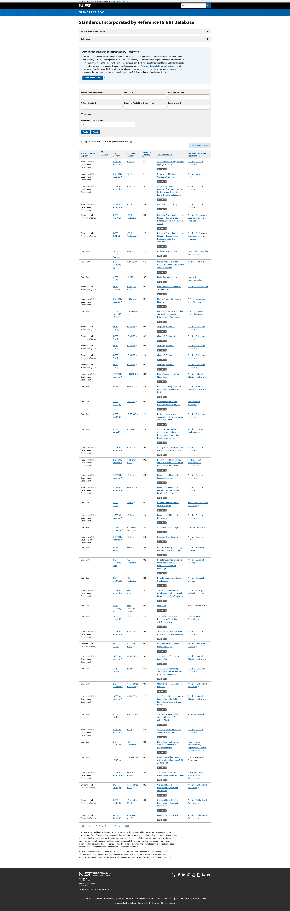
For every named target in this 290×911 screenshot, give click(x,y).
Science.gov (155, 903)
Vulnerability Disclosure (144, 898)
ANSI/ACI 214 (132, 487)
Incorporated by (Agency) (88, 154)
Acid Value (161, 605)
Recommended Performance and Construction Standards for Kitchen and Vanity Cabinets (170, 463)
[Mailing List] (208, 874)
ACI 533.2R (131, 631)
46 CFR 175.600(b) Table (117, 563)
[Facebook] (178, 874)
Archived (87, 114)
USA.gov (164, 903)
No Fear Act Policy (161, 898)
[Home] (85, 5)
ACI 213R (130, 161)
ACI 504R (130, 174)
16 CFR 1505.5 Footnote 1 (117, 254)
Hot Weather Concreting (167, 204)
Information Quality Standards (125, 903)
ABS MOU (130, 547)
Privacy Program (109, 898)
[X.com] (173, 874)
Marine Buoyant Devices (167, 277)
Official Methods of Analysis (168, 527)
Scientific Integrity (199, 898)
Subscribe (85, 39)
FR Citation (104, 154)
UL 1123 (130, 277)
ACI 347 (129, 475)
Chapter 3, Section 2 (165, 345)
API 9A (129, 668)
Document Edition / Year (147, 154)
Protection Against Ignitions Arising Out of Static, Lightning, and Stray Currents (170, 417)
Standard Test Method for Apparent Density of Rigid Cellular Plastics (167, 717)
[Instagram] (188, 874)
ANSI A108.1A (132, 696)
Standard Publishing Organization (139, 103)
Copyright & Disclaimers (125, 898)
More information (92, 77)
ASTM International (196, 262)
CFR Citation (129, 92)
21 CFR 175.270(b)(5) (117, 265)
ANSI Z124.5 (131, 374)
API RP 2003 (131, 414)
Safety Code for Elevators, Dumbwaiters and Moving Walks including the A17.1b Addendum (170, 593)
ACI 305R (130, 204)
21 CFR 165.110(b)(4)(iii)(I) (117, 314)
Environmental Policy (183, 898)
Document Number (176, 92)
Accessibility (97, 898)
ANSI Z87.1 (131, 386)
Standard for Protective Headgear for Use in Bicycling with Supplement (169, 619)
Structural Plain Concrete (167, 537)
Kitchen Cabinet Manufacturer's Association (194, 463)
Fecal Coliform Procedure (167, 815)
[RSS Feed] (203, 874)
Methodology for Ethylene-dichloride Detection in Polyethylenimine (168, 745)
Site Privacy (87, 898)
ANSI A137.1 (131, 656)
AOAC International (195, 527)
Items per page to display (92, 120)
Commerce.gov (143, 903)
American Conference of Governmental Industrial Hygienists (198, 218)
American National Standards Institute (157, 66)
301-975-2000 (83, 885)
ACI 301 (129, 729)
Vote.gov (172, 903)
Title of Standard (88, 103)
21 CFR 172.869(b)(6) (117, 608)
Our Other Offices (103, 889)
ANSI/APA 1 (131, 299)
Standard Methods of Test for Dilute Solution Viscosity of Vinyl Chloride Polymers (170, 265)
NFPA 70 (130, 251)
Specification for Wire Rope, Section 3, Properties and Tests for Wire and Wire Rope (170, 671)
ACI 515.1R (131, 186)
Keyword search (174, 103)
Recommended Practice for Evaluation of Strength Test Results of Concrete (168, 490)
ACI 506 (129, 515)
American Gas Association (198, 286)
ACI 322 (129, 537)
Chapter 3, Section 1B (166, 336)
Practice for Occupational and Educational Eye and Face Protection (169, 389)
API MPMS (131, 326)
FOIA (171, 898)
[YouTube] (193, 874)
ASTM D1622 (132, 714)
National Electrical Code (167, 251)
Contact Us (92, 889)
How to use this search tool (93, 31)
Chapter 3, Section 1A (166, 326)
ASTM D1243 (132, 262)
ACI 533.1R (131, 447)
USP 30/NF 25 (132, 757)
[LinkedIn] (183, 874)
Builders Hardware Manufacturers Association (195, 775)
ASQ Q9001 (131, 429)
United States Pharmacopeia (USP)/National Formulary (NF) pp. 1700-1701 (170, 760)
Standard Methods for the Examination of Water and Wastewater (167, 788)
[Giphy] (198, 874)
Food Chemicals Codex (131, 608)
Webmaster (83, 889)
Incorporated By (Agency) (92, 92)
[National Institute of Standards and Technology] (95, 873)
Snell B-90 (131, 401)
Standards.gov (91, 12)
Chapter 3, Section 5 (165, 364)
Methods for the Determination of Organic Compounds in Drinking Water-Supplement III (170, 314)
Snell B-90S (131, 616)
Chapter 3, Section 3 (165, 355)
